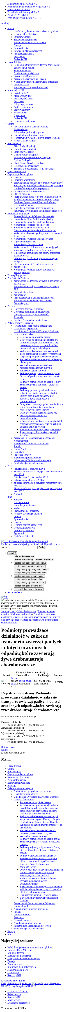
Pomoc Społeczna (22, 449)
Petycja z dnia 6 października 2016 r (31, 477)
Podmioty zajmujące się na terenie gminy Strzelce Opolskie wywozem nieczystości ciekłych (40, 376)
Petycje (11, 466)
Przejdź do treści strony (23, 12)
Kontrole (18, 499)
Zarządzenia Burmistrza (25, 39)
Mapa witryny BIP (23, 95)
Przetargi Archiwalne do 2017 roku (31, 320)
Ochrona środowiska (24, 334)
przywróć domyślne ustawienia (28, 589)
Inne (9, 496)
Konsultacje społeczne (25, 505)
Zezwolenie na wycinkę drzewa (35, 337)
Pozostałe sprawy (22, 454)
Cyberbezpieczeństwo (24, 527)
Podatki (17, 446)
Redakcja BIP (20, 59)
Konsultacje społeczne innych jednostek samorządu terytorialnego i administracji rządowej (38, 209)
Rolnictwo (19, 452)
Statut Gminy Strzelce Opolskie (29, 163)
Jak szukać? (19, 56)
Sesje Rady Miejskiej (24, 152)
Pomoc (10, 28)
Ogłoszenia (19, 115)
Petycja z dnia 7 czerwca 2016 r (29, 468)
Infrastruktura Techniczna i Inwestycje (32, 460)
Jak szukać (19, 101)
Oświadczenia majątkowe (26, 73)
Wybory (18, 508)
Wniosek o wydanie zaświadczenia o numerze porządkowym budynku (38, 366)
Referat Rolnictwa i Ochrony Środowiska (34, 216)
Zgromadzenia (21, 48)
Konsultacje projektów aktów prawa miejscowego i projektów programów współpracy (38, 187)
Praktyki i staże (21, 84)
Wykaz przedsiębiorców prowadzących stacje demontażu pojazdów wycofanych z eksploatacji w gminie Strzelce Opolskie (40, 354)
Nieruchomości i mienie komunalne (31, 443)
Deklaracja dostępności (25, 121)
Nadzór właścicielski (24, 536)
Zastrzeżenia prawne (24, 107)
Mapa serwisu (18, 9)
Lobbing (18, 516)
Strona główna (8, 611)
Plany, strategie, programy (26, 511)
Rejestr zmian (20, 112)
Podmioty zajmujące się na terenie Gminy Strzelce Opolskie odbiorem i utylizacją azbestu (40, 384)
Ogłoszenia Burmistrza (25, 241)
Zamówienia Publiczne (18, 278)
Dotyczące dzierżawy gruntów (29, 309)
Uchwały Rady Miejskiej (26, 34)
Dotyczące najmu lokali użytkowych (32, 311)
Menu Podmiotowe (16, 171)
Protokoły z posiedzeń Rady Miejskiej (32, 157)
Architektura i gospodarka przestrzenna (33, 325)
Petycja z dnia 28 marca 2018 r (29, 480)
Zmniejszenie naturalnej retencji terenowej (40, 429)
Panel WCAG (18, 15)
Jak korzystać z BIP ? (17, 991)
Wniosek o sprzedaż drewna (34, 370)
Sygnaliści (19, 533)
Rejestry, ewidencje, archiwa (28, 513)
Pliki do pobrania (22, 194)
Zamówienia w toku (23, 292)
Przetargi (11, 306)
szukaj (4, 547)
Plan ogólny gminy (16, 275)
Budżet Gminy (21, 129)
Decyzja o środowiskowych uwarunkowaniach (33, 417)
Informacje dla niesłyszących (28, 51)
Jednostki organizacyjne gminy (29, 132)
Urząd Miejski (14, 62)
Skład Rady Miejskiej (24, 146)
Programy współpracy (24, 180)
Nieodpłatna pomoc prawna (27, 457)
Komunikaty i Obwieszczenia (28, 244)
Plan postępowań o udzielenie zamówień (34, 297)
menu (57, 544)
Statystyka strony (22, 109)
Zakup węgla (20, 267)
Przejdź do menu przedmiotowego (28, 6)
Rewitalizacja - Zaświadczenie (28, 463)
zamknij (5, 23)
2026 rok (18, 494)
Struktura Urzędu (22, 37)
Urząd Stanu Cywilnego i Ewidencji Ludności (36, 331)
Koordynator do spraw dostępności (31, 87)
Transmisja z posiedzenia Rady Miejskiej (34, 168)
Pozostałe (18, 317)
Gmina (10, 123)
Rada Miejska (14, 143)
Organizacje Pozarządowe (20, 174)
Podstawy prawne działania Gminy (31, 126)
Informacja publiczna (24, 530)
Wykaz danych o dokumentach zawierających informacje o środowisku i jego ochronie (36, 248)
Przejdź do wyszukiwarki (24, 18)
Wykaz (14, 678)
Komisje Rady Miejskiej (25, 149)
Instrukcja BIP (21, 93)
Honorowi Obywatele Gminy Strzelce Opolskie (37, 137)
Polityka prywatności (24, 104)
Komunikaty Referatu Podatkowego (31, 224)
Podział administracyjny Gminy (29, 135)
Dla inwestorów (21, 502)
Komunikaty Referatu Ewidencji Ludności (34, 222)
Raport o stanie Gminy (25, 140)
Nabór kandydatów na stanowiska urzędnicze (36, 31)
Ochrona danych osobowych (28, 525)
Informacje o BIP (15, 90)
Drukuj (4, 750)
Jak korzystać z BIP (23, 98)
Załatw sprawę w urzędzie (20, 323)
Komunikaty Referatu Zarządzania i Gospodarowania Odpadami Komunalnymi (35, 229)
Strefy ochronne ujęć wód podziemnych (33, 264)
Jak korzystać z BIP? (22, 3)
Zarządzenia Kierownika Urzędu (30, 42)
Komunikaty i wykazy (18, 213)
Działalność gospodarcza (26, 328)
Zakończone (20, 295)
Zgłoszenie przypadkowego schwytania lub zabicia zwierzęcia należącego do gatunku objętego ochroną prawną (41, 424)
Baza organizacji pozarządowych (30, 191)
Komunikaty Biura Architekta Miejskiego (34, 219)
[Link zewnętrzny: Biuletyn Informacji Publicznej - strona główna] (4, 597)
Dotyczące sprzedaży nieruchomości (31, 314)
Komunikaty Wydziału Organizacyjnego (33, 238)
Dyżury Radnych (22, 160)
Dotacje (17, 45)
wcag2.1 (12, 553)
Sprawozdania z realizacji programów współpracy (38, 182)
